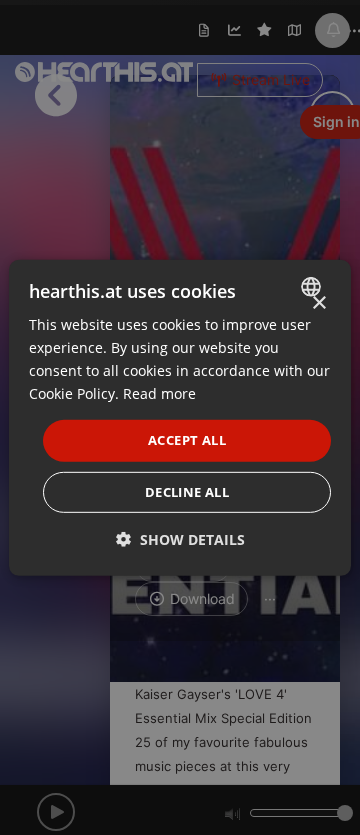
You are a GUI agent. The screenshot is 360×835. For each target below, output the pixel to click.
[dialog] (180, 417)
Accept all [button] (187, 440)
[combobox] (313, 286)
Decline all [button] (187, 492)
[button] (180, 539)
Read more (159, 393)
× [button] (318, 302)
